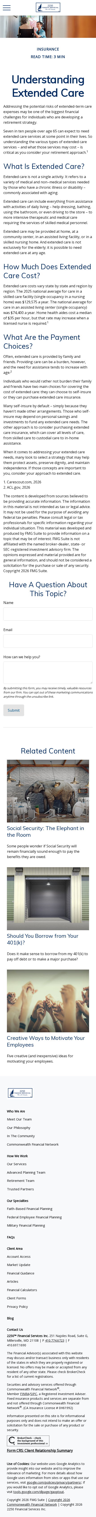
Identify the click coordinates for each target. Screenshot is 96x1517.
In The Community (21, 1136)
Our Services (17, 1164)
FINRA (24, 1394)
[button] (16, 1111)
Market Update (18, 1264)
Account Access (19, 1256)
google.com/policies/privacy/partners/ (54, 1482)
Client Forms (16, 1298)
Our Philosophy (18, 1127)
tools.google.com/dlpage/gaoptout (38, 1492)
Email (7, 629)
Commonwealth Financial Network (32, 1144)
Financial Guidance (20, 1273)
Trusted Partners (20, 1189)
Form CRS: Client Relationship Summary (40, 1450)
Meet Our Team (19, 1119)
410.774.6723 (54, 1340)
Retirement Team (20, 1180)
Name (8, 602)
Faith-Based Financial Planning (29, 1208)
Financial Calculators (22, 1290)
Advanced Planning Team (26, 1172)
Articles (12, 1281)
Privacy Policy (17, 1306)
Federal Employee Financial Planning (34, 1217)
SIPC (33, 1394)
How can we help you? (21, 656)
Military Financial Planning (26, 1225)
